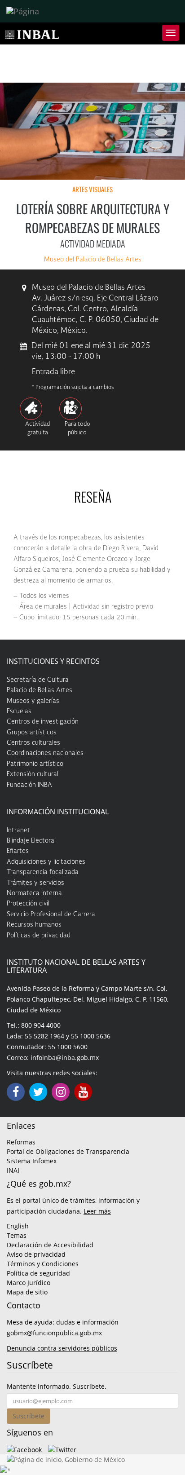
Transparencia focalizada (43, 872)
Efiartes (18, 851)
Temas (16, 1235)
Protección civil (28, 904)
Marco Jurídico (28, 1282)
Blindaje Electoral (31, 841)
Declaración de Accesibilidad (50, 1245)
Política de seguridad (38, 1273)
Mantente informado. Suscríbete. (56, 1386)
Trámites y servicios (35, 883)
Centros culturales (33, 743)
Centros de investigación (43, 722)
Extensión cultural (32, 774)
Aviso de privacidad (36, 1254)
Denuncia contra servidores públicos (62, 1348)
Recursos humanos (34, 925)
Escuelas (19, 711)
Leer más (97, 1211)
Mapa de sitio (27, 1292)
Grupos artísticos (32, 732)
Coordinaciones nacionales (45, 753)
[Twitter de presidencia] (62, 1448)
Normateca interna (34, 893)
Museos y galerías (33, 701)
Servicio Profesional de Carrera (51, 914)
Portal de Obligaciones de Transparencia (68, 1151)
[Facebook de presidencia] (24, 1448)
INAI (13, 1170)
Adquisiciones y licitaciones (46, 862)
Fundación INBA (29, 785)
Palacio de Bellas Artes (39, 690)
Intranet (18, 830)
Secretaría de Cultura (38, 680)
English (18, 1226)
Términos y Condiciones (43, 1263)
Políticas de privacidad (38, 935)
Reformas (21, 1142)
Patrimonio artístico (35, 764)
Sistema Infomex (32, 1161)
